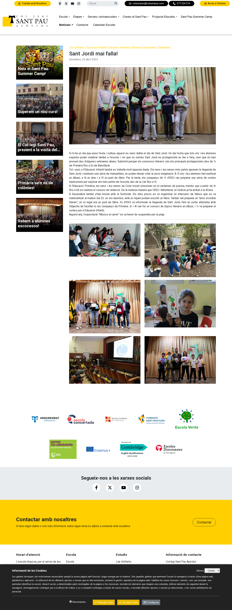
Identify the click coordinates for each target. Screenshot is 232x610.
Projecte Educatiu (163, 16)
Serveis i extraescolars (102, 16)
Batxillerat (164, 47)
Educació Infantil (96, 47)
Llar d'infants (76, 47)
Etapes (77, 16)
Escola (63, 16)
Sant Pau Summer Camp (196, 16)
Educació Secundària (144, 47)
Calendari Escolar (104, 25)
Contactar (204, 522)
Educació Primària (119, 47)
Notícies (65, 25)
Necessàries (79, 601)
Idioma (200, 570)
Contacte (82, 25)
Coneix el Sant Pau (135, 16)
